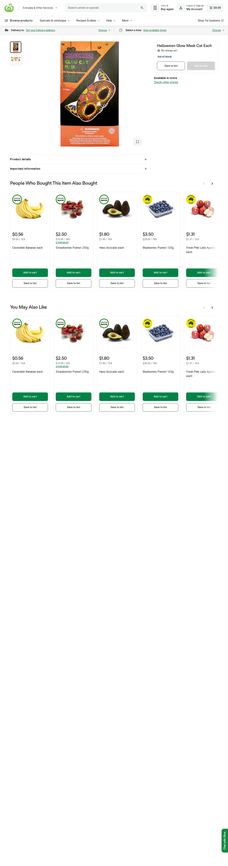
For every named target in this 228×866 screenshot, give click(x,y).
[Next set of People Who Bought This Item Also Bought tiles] (212, 183)
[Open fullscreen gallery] (137, 142)
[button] (15, 47)
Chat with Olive (224, 841)
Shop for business (209, 20)
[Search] (142, 8)
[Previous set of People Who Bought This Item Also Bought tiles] (204, 183)
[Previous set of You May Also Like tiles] (204, 307)
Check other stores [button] (166, 82)
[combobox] (106, 8)
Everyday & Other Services (38, 7)
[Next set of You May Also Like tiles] (212, 307)
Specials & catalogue (53, 20)
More (125, 20)
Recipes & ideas (86, 20)
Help (109, 20)
